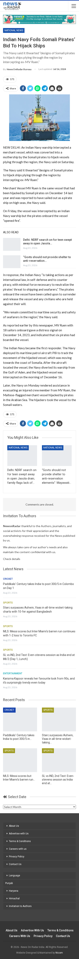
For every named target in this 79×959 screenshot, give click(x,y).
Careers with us (18, 848)
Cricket (8, 578)
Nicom (59, 952)
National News (13, 30)
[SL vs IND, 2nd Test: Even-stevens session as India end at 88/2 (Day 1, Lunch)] (59, 760)
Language (14, 875)
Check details (11, 559)
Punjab (9, 883)
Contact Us (15, 864)
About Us (14, 826)
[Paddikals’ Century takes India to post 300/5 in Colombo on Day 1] (20, 719)
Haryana (13, 890)
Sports (8, 602)
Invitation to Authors (20, 906)
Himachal (14, 898)
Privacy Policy (16, 856)
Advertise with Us (19, 833)
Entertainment (12, 673)
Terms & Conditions (20, 841)
